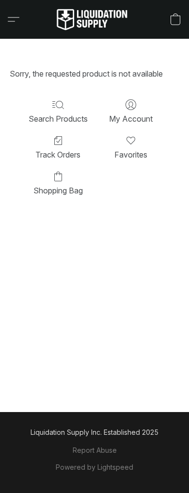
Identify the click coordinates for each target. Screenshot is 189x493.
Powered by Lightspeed (94, 467)
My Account (131, 119)
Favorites (130, 154)
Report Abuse (95, 450)
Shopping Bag (58, 190)
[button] (94, 19)
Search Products (58, 119)
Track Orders (57, 154)
